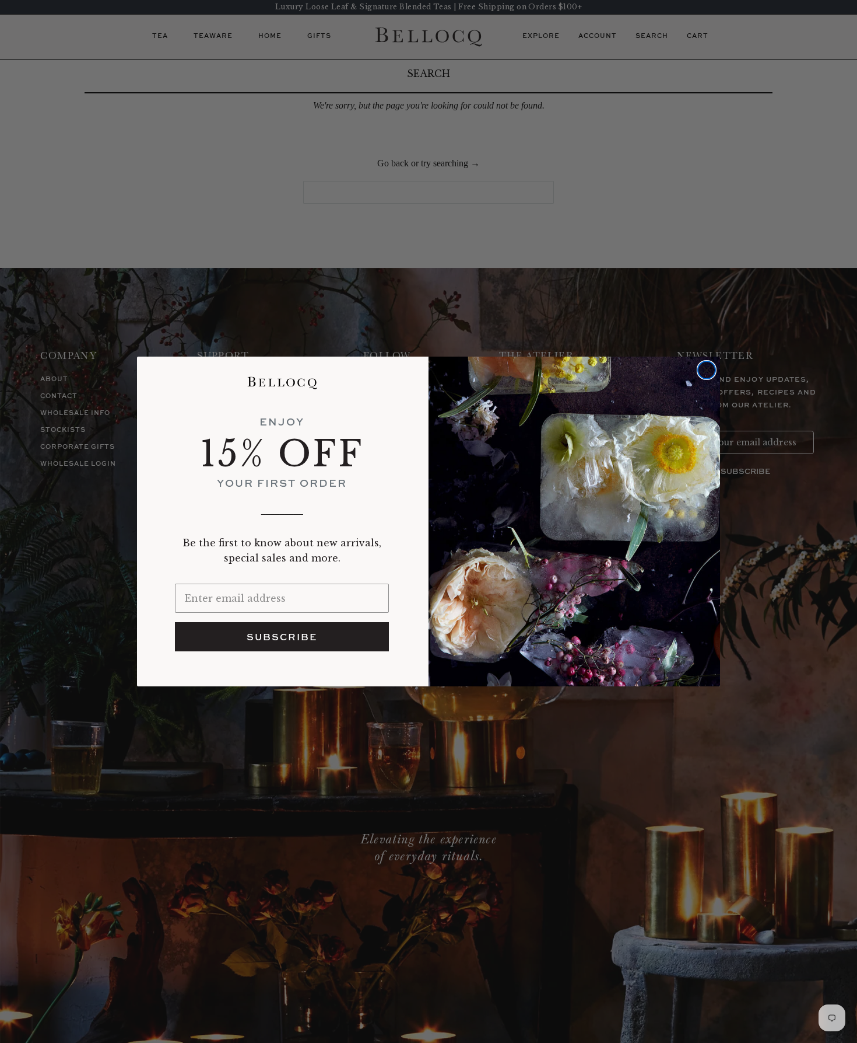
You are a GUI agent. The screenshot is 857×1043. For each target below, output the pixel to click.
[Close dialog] (706, 370)
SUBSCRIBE (282, 636)
